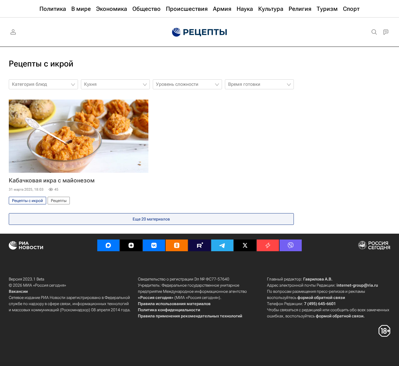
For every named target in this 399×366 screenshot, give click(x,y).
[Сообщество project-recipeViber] (291, 245)
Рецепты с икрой (41, 64)
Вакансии (18, 291)
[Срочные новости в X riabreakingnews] (268, 245)
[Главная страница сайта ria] (172, 32)
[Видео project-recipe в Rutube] (199, 245)
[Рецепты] (199, 32)
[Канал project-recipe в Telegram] (222, 245)
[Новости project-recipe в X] (245, 245)
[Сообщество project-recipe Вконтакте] (154, 245)
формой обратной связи (321, 297)
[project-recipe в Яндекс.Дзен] (131, 245)
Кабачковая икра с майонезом (52, 180)
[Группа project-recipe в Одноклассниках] (177, 245)
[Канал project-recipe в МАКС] (108, 245)
